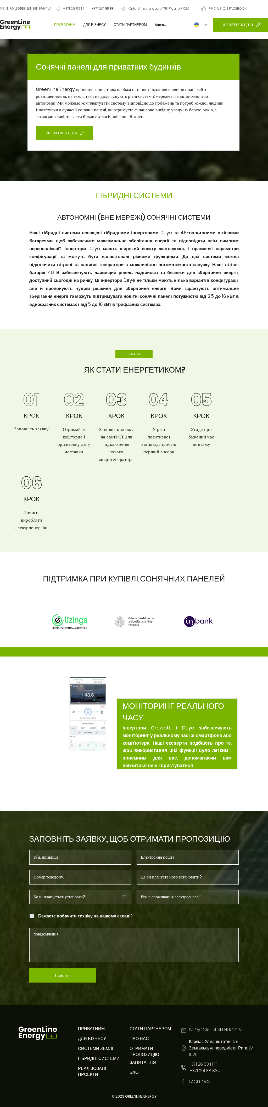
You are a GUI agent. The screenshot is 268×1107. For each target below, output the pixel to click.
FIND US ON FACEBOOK (228, 8)
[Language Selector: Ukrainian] (200, 25)
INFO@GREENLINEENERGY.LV (28, 8)
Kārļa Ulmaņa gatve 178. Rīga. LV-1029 (158, 8)
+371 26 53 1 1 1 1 (75, 8)
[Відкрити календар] (124, 897)
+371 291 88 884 (204, 1071)
